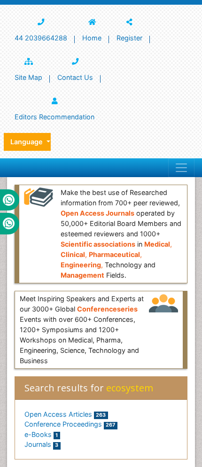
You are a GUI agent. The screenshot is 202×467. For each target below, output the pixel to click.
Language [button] (27, 142)
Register (129, 38)
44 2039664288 (41, 38)
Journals (41, 444)
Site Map (28, 77)
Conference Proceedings (69, 424)
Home (91, 38)
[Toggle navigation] (181, 167)
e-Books (41, 434)
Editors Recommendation (54, 117)
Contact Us (75, 77)
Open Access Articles (65, 414)
